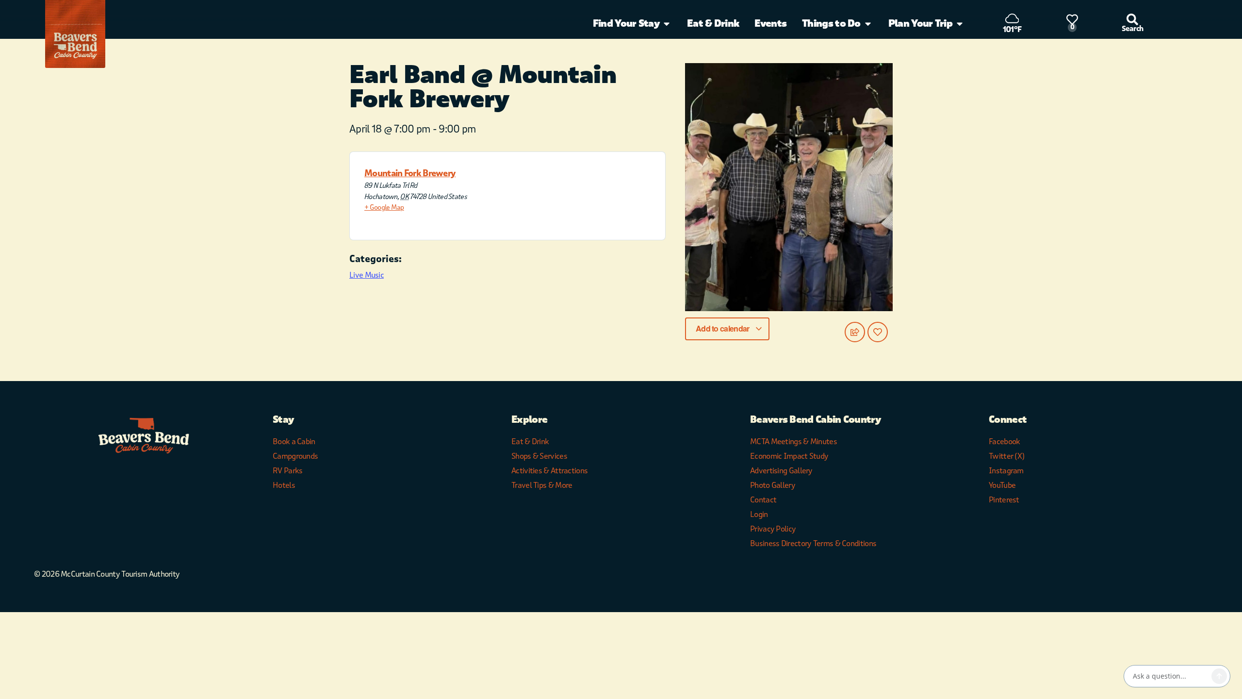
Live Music (366, 275)
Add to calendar (723, 328)
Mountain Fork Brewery (410, 173)
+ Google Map (384, 207)
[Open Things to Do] (868, 24)
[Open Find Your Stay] (666, 24)
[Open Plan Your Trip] (959, 24)
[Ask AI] (1219, 676)
